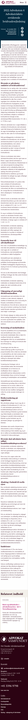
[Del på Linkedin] (22, 28)
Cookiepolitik (5, 701)
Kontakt (4, 664)
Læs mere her (5, 690)
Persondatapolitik (6, 704)
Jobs (2, 710)
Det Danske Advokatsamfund (13, 646)
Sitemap (3, 707)
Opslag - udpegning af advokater (11, 712)
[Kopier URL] (22, 31)
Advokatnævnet (5, 699)
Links (3, 695)
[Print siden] (22, 35)
